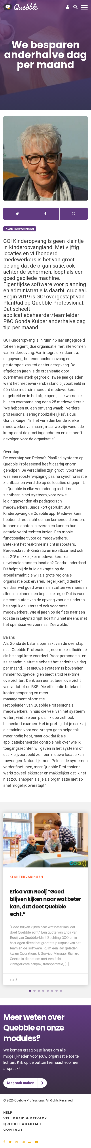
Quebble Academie (22, 1124)
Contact (13, 1130)
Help (8, 1112)
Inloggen (67, 7)
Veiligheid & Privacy (25, 1118)
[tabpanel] (45, 899)
